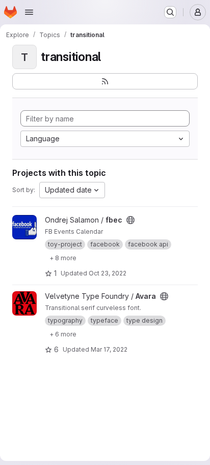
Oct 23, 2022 (107, 273)
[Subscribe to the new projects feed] (105, 81)
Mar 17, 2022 (109, 349)
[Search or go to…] (170, 12)
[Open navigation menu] (29, 12)
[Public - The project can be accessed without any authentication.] (130, 220)
